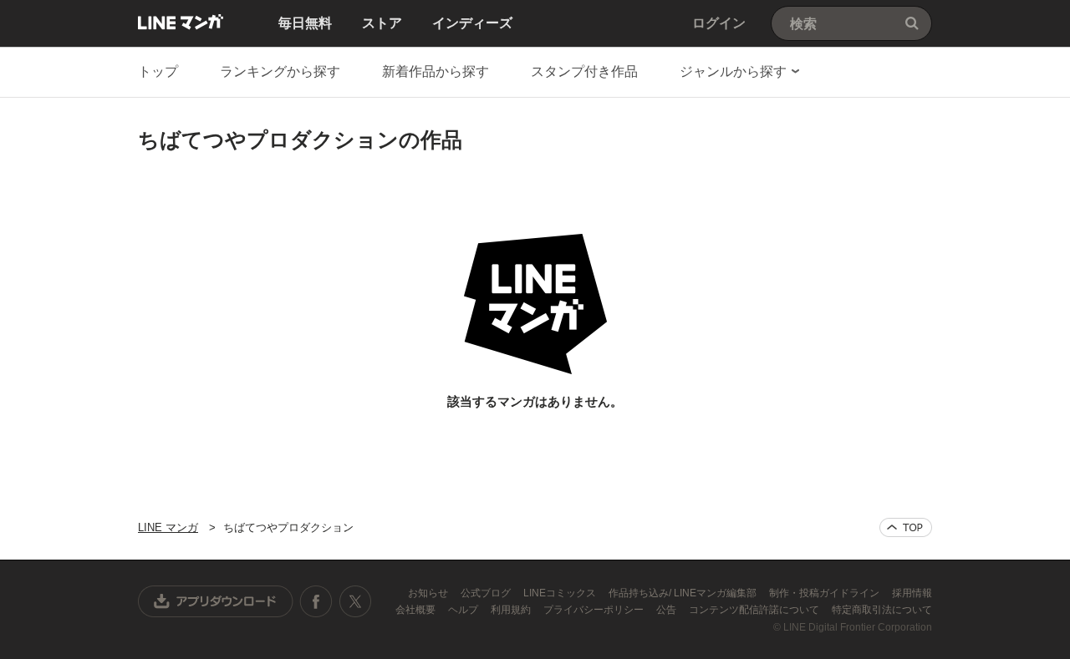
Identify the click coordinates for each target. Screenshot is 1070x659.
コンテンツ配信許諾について (755, 610)
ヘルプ (464, 610)
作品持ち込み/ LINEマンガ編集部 (684, 593)
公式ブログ (487, 593)
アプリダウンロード (215, 601)
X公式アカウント (355, 601)
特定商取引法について (882, 610)
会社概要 (416, 610)
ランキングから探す (280, 71)
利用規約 (512, 610)
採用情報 (912, 593)
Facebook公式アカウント (316, 601)
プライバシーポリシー (594, 610)
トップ (158, 71)
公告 (667, 610)
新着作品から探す (435, 71)
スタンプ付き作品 (584, 71)
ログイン (719, 23)
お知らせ (429, 593)
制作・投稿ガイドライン (825, 593)
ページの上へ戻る (905, 527)
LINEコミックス (561, 593)
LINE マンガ (180, 21)
